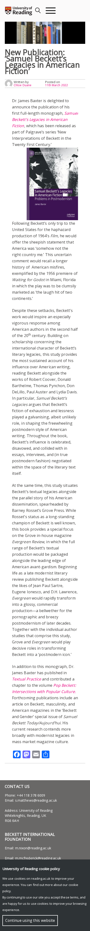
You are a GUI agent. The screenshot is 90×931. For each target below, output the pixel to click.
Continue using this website (30, 920)
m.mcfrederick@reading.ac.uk (38, 858)
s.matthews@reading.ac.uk (36, 800)
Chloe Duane (22, 85)
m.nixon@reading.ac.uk (33, 848)
